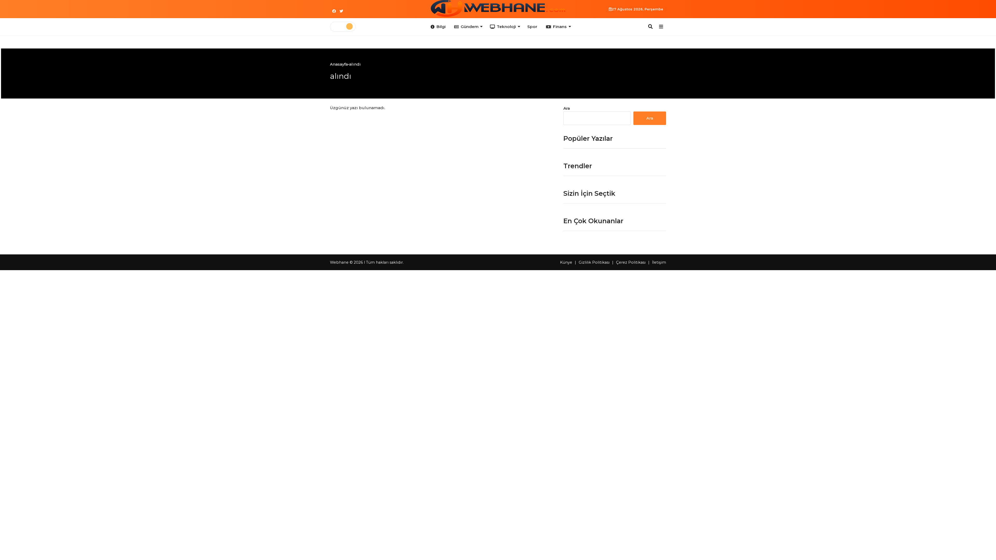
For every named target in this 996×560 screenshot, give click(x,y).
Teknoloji (506, 26)
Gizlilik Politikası (594, 262)
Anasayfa (339, 64)
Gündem (470, 26)
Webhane (339, 262)
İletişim (659, 262)
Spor (532, 26)
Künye (566, 262)
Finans (560, 26)
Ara (566, 108)
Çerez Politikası (631, 262)
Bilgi (441, 26)
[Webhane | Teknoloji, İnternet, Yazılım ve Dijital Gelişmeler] (498, 8)
